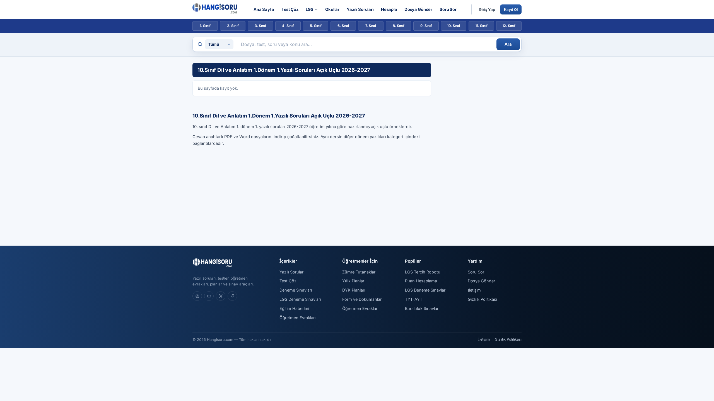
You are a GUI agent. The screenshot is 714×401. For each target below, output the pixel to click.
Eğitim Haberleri (294, 308)
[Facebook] (232, 296)
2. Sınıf (233, 26)
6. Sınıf (343, 26)
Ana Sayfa (264, 9)
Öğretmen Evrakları (297, 317)
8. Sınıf (398, 26)
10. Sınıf (453, 26)
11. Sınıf (481, 26)
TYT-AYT (413, 299)
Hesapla (389, 9)
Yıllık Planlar (353, 280)
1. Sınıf (205, 26)
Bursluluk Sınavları (422, 308)
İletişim (474, 290)
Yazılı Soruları (360, 9)
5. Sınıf (316, 26)
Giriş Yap (487, 9)
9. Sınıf (426, 26)
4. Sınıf (288, 26)
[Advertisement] (480, 146)
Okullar (332, 9)
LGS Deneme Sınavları (300, 299)
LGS (310, 9)
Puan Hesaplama (421, 280)
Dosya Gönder (418, 9)
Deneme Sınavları (295, 290)
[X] (220, 296)
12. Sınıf (508, 26)
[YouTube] (209, 296)
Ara (508, 44)
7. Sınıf (370, 26)
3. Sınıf (260, 26)
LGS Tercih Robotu (422, 272)
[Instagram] (197, 296)
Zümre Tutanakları (359, 272)
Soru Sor (448, 9)
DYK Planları (353, 290)
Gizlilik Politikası (482, 299)
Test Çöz (289, 9)
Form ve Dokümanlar (362, 299)
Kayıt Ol (511, 9)
